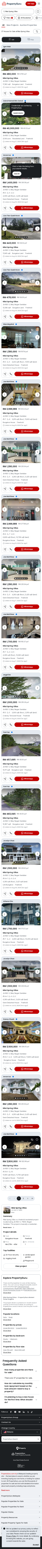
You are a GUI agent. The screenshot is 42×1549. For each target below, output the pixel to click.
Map (32, 40)
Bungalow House (14, 1290)
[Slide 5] (22, 68)
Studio (5, 1339)
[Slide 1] (15, 68)
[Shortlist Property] (37, 52)
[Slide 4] (20, 68)
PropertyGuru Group (9, 1417)
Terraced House (23, 1287)
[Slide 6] (24, 68)
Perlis (5, 1317)
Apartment (18, 1288)
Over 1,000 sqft (20, 1350)
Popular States (7, 1512)
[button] (3, 25)
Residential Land (30, 1290)
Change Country (8, 1428)
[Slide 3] (19, 237)
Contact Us (6, 1422)
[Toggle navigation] (39, 3)
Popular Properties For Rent (12, 1507)
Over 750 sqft (8, 1350)
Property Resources (9, 1517)
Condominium (8, 1288)
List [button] (13, 40)
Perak (11, 1317)
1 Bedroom (13, 1339)
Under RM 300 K (21, 1328)
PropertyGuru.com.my (9, 1474)
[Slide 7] (26, 237)
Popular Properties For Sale (12, 1501)
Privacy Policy (11, 1536)
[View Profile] (21, 47)
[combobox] (19, 11)
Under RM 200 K (8, 1328)
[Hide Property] (32, 52)
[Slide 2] (17, 68)
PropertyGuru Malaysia (10, 1496)
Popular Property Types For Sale (14, 1523)
